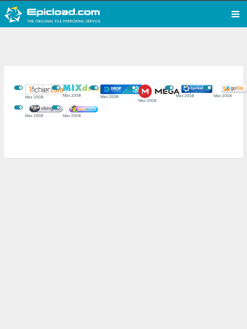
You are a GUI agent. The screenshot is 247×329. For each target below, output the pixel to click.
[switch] (18, 87)
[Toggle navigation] (235, 14)
